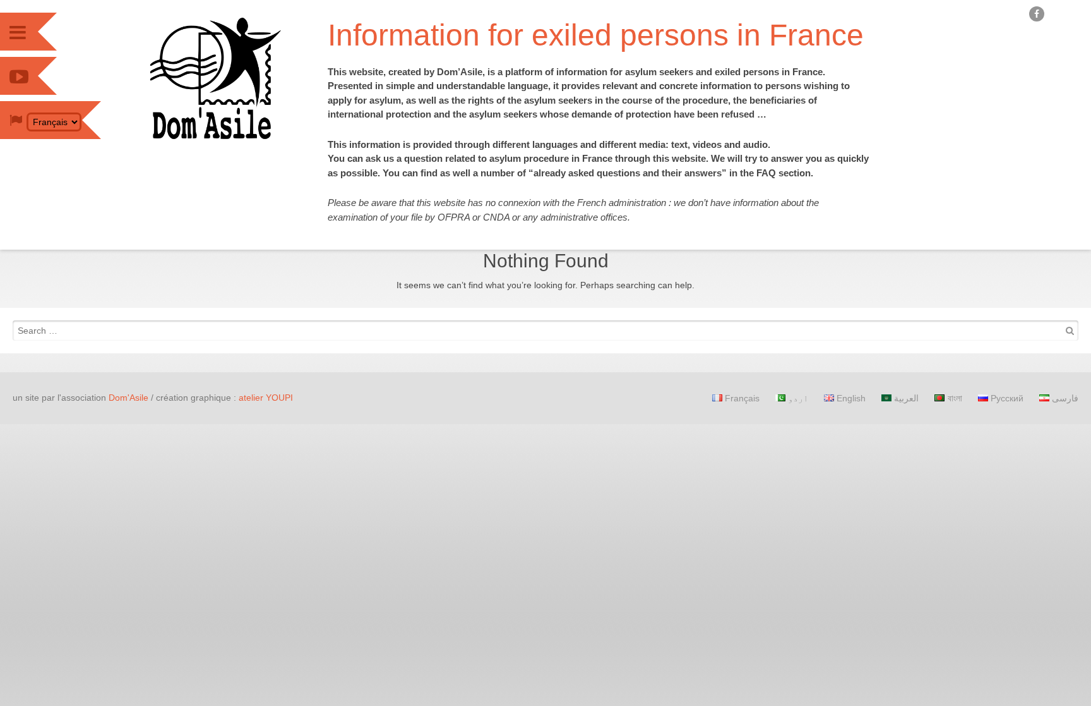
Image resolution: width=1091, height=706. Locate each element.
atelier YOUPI (266, 398)
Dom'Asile (128, 398)
